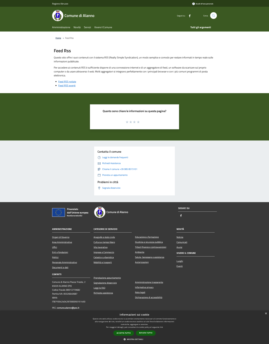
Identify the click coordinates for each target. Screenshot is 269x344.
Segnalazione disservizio (105, 282)
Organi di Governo (60, 237)
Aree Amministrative (62, 242)
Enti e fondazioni (60, 252)
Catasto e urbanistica (104, 257)
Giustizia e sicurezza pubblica (149, 242)
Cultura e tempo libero (104, 242)
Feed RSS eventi (67, 85)
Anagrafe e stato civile (104, 237)
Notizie (180, 237)
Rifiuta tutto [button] (145, 333)
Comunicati (182, 242)
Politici (55, 257)
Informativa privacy (144, 287)
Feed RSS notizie (67, 81)
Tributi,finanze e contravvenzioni (150, 247)
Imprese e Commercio (104, 252)
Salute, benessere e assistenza (149, 257)
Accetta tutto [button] (124, 333)
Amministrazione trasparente (149, 282)
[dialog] (134, 327)
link (161, 327)
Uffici (54, 247)
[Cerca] (213, 15)
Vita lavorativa (100, 247)
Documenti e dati (60, 267)
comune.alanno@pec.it (68, 307)
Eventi (180, 266)
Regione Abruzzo (60, 3)
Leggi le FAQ (99, 288)
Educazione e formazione (147, 237)
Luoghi (180, 261)
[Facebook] (188, 15)
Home (58, 38)
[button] (134, 339)
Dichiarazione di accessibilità (148, 297)
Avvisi (179, 247)
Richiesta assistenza (103, 293)
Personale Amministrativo (64, 262)
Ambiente (139, 252)
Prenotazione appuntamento (107, 277)
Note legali (140, 292)
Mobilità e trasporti (103, 262)
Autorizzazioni (142, 262)
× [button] (266, 313)
